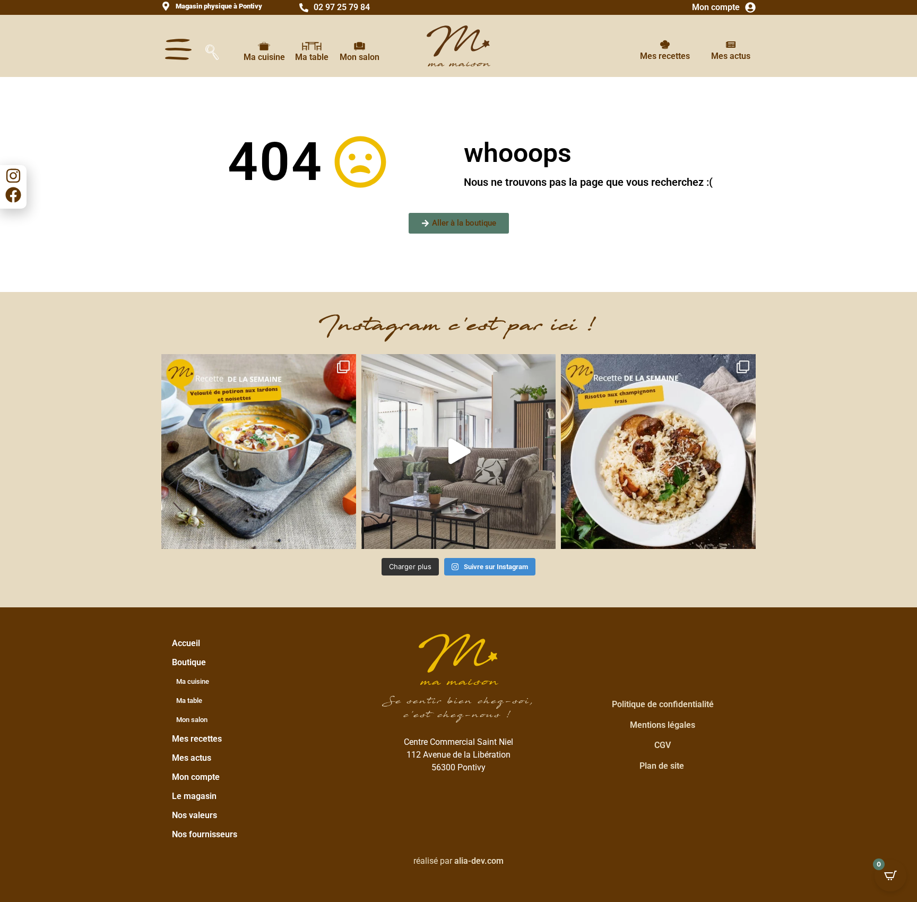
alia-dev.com (479, 861)
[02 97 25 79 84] (303, 7)
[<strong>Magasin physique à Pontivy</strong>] (165, 6)
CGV (662, 745)
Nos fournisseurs (204, 834)
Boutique (189, 662)
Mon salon (359, 57)
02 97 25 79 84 (342, 7)
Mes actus (730, 56)
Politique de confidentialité (663, 704)
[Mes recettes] (665, 44)
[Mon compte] (750, 7)
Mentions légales (662, 725)
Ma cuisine (264, 57)
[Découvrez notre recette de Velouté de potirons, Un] (258, 451)
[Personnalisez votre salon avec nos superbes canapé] (458, 451)
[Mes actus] (731, 44)
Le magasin (194, 796)
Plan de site (661, 766)
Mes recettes (665, 56)
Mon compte (716, 7)
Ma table (311, 57)
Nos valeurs (194, 815)
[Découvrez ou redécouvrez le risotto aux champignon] (658, 451)
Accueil (186, 643)
